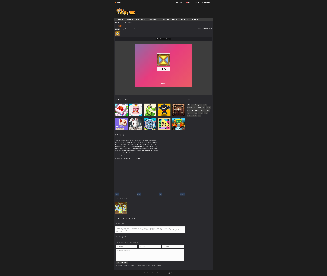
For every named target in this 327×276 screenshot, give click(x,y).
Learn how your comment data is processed (149, 265)
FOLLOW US (207, 2)
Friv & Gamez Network (177, 273)
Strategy (183, 19)
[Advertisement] (181, 10)
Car (188, 113)
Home (117, 22)
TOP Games (179, 2)
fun (192, 113)
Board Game (153, 19)
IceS (160, 194)
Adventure (140, 19)
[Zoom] (121, 208)
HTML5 (200, 113)
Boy (208, 110)
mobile (182, 194)
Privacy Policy (155, 273)
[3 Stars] (201, 28)
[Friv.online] (125, 11)
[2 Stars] (199, 28)
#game (199, 105)
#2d (188, 105)
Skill (199, 116)
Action (129, 19)
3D (204, 107)
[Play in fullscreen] (163, 39)
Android (197, 110)
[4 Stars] (202, 28)
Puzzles (124, 22)
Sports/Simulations (168, 19)
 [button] (166, 39)
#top (117, 194)
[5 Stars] (203, 28)
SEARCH (197, 2)
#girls (204, 105)
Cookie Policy (165, 273)
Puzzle (195, 116)
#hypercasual (191, 107)
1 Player (199, 107)
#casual (193, 105)
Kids (205, 113)
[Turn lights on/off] (157, 39)
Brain (138, 194)
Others (194, 19)
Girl (196, 113)
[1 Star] (198, 28)
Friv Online (146, 273)
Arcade (119, 19)
